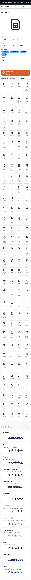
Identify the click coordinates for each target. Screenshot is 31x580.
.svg (5, 39)
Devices (4, 54)
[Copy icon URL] (9, 13)
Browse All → (25, 78)
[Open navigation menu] (28, 6)
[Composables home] (6, 6)
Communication (14, 51)
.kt (13, 39)
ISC (3, 60)
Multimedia (23, 51)
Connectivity (5, 51)
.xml (21, 39)
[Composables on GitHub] (24, 6)
